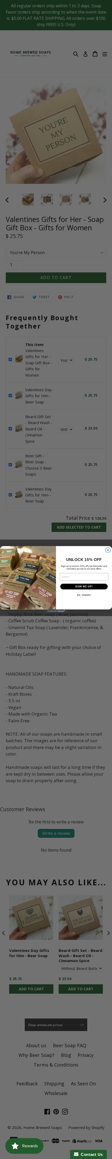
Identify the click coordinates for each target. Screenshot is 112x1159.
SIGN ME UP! (84, 586)
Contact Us (90, 1154)
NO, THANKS (84, 595)
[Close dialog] (108, 550)
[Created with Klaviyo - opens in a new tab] (56, 611)
